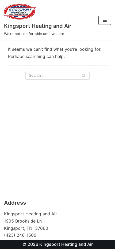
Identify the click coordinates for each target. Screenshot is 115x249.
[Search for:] (57, 75)
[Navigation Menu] (104, 20)
